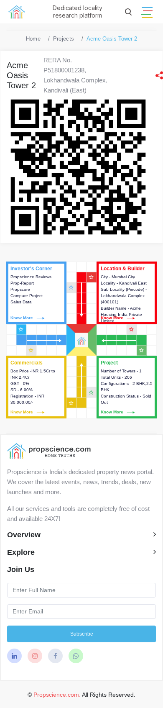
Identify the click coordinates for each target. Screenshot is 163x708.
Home (33, 39)
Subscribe (81, 634)
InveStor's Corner (36, 293)
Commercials (36, 387)
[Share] (159, 75)
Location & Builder (127, 293)
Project (127, 387)
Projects (63, 39)
